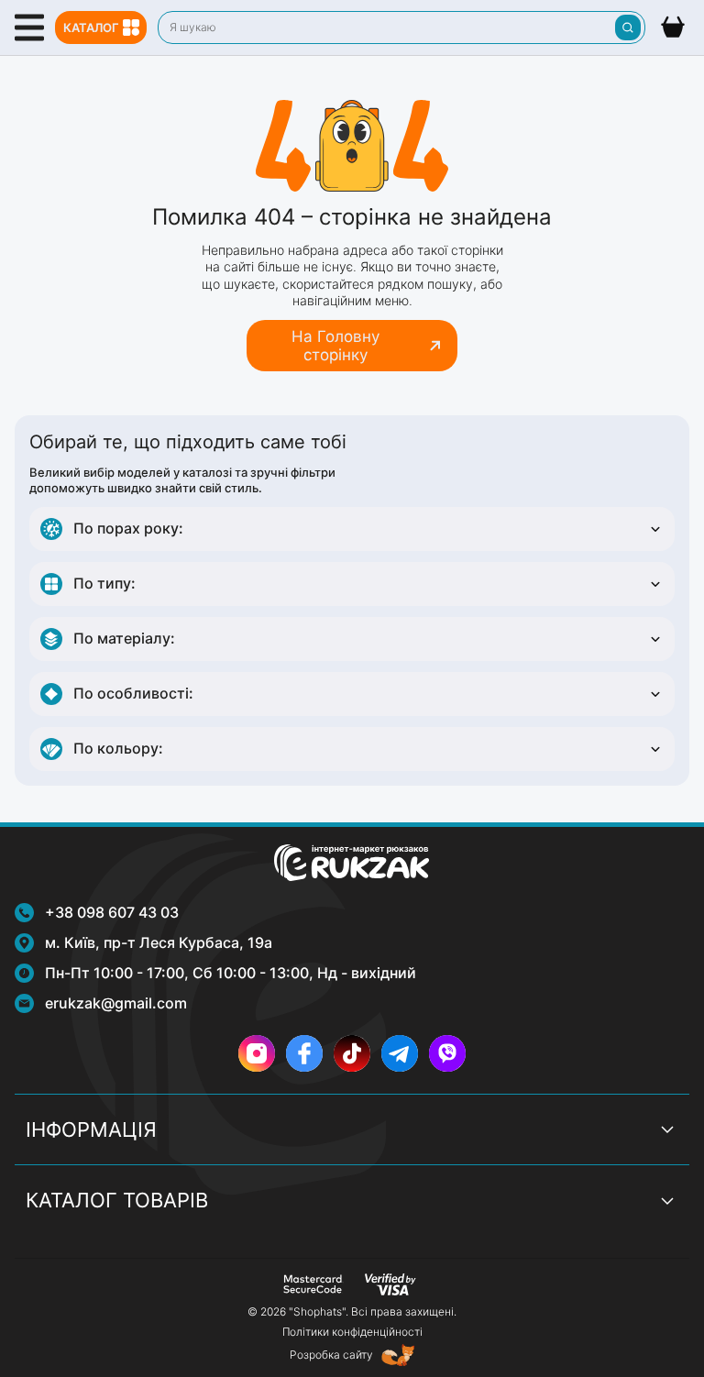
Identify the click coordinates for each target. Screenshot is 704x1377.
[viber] (447, 1053)
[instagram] (256, 1053)
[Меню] (29, 27)
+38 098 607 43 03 (112, 912)
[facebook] (304, 1053)
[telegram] (399, 1053)
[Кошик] (672, 27)
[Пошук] (628, 27)
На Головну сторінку (336, 345)
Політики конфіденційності (352, 1331)
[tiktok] (352, 1053)
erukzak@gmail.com (116, 1003)
